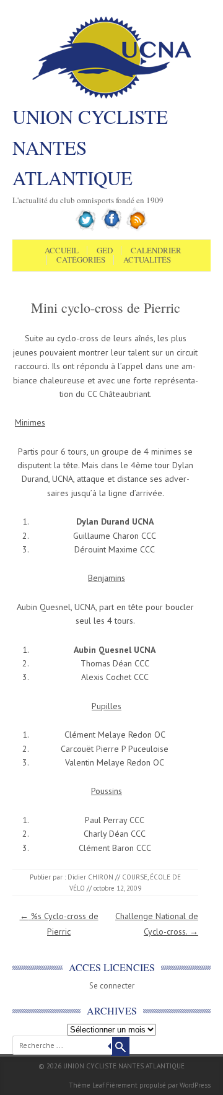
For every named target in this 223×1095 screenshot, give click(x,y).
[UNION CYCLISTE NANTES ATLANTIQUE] (112, 97)
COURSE (134, 877)
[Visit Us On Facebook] (112, 228)
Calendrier (156, 251)
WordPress (195, 1085)
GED (105, 251)
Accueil (62, 251)
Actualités (147, 260)
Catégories (80, 260)
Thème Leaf (86, 1085)
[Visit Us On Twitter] (86, 228)
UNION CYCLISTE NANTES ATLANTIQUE (90, 147)
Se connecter (111, 985)
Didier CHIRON (90, 877)
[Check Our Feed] (137, 228)
